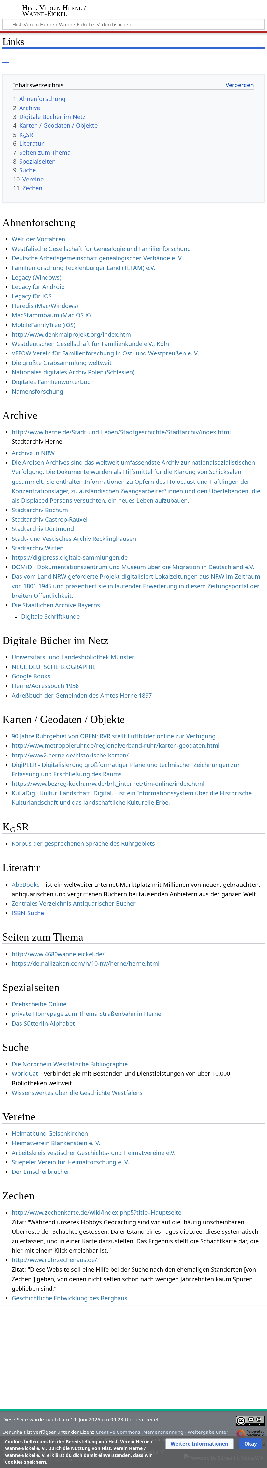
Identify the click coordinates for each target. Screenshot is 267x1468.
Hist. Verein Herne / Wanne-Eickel (54, 11)
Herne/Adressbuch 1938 (45, 686)
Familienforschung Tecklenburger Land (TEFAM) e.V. (83, 268)
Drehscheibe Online (39, 1004)
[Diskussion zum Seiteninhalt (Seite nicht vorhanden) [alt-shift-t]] (20, 58)
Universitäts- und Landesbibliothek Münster (73, 657)
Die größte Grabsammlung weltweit (62, 363)
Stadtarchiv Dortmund (43, 529)
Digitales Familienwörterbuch (53, 382)
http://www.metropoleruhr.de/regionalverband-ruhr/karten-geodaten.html (116, 745)
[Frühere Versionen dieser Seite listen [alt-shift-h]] (232, 58)
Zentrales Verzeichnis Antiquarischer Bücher (74, 903)
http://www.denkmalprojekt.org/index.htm (71, 334)
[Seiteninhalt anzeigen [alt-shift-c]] (5, 58)
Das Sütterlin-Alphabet (43, 1023)
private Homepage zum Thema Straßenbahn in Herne (86, 1013)
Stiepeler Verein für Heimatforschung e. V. (70, 1162)
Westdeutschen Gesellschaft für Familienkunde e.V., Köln (90, 344)
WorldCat (25, 1073)
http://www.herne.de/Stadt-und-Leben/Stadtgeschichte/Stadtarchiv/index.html (121, 432)
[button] (199, 1443)
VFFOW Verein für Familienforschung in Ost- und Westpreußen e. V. (105, 353)
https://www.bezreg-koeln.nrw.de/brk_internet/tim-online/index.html (108, 783)
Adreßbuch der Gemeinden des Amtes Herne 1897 (82, 695)
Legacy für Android (38, 287)
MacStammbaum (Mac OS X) (51, 315)
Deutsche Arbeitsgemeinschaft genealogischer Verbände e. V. (97, 258)
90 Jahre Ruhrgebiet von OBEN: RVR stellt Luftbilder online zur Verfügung (114, 736)
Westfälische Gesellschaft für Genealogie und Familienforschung (101, 248)
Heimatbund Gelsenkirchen (50, 1133)
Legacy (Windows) (36, 277)
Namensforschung (37, 391)
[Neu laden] (244, 58)
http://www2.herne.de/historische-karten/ (70, 755)
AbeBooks (26, 884)
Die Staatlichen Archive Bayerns (56, 605)
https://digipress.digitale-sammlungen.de (70, 557)
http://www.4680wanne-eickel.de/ (58, 954)
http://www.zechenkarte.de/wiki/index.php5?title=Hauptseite (96, 1212)
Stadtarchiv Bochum (40, 510)
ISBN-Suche (28, 913)
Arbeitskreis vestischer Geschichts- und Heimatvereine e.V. (94, 1153)
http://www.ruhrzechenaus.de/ (54, 1260)
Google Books (31, 676)
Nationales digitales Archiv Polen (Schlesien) (73, 372)
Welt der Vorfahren (38, 239)
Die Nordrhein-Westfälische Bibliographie (70, 1064)
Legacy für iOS (32, 296)
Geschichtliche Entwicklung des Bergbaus (69, 1298)
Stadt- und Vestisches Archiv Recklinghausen (74, 538)
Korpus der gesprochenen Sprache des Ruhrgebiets (83, 843)
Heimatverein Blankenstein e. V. (56, 1143)
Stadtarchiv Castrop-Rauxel (50, 519)
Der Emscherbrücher (41, 1171)
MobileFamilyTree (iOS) (43, 325)
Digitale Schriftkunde (50, 616)
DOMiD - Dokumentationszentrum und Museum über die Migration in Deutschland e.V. (133, 567)
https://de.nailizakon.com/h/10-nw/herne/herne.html (86, 963)
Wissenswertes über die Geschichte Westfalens (77, 1093)
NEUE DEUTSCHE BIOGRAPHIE (54, 666)
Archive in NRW (33, 453)
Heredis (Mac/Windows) (45, 305)
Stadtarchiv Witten (37, 548)
